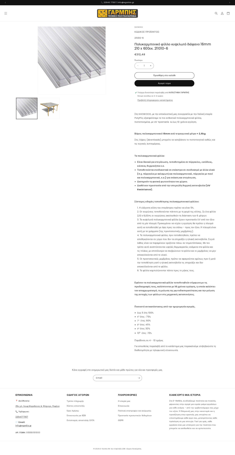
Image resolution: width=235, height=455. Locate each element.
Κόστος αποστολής (76, 405)
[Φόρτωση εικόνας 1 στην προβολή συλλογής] (26, 108)
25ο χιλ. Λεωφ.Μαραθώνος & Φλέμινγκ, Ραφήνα (37, 406)
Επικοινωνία (123, 405)
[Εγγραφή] (139, 378)
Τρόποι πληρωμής (75, 401)
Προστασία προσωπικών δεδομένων (135, 415)
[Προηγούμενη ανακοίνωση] (5, 2)
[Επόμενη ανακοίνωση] (230, 2)
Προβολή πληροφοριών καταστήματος (155, 100)
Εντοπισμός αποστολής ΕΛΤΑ (80, 420)
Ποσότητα (138, 60)
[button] (6, 13)
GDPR (120, 420)
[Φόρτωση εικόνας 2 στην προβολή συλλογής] (49, 108)
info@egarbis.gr (24, 425)
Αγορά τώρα (164, 83)
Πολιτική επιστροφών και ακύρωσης (134, 410)
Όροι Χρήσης (73, 410)
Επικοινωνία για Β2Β (76, 415)
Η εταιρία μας (124, 401)
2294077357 (22, 417)
